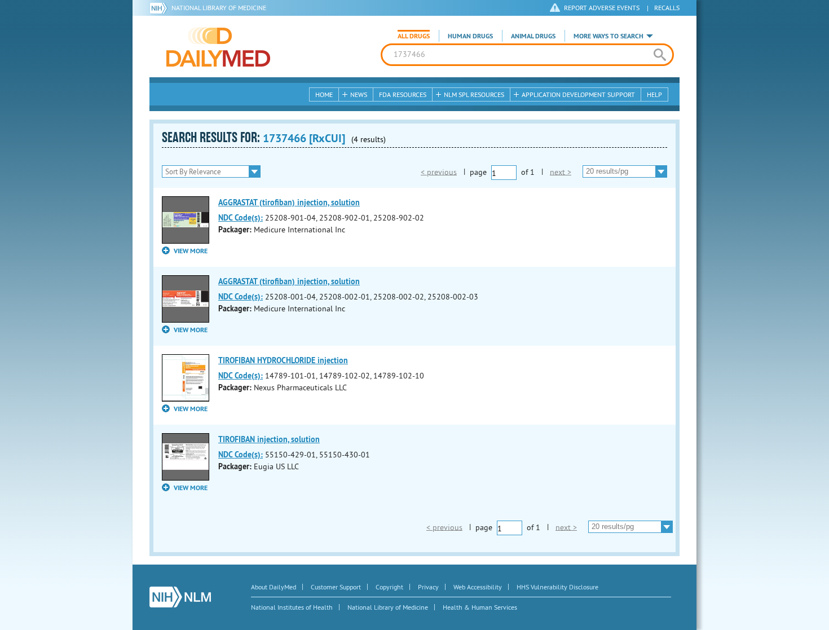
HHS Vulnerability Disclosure (557, 587)
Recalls (667, 7)
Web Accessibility (477, 587)
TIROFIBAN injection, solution (269, 439)
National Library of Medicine (218, 7)
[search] (659, 54)
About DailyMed (273, 587)
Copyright (389, 587)
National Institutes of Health (292, 607)
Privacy (428, 587)
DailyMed (218, 47)
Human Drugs (470, 36)
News (358, 94)
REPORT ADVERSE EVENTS (602, 7)
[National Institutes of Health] (160, 8)
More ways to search (608, 36)
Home (324, 94)
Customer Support (336, 587)
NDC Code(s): (240, 218)
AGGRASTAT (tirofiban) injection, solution (289, 202)
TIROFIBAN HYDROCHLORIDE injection (283, 360)
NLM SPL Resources (474, 94)
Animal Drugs (533, 36)
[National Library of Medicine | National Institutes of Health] (180, 597)
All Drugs (414, 36)
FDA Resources (402, 94)
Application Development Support (578, 94)
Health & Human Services (480, 607)
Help (654, 94)
